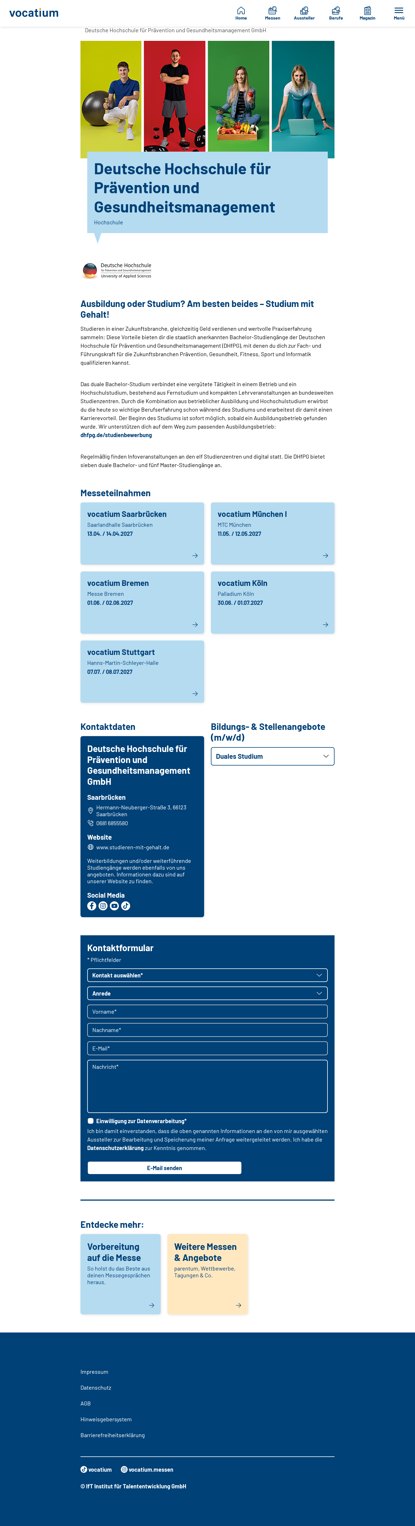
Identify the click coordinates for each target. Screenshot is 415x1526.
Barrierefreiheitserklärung (112, 1435)
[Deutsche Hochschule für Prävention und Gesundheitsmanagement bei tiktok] (125, 905)
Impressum (94, 1371)
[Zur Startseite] (36, 13)
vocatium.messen (151, 1469)
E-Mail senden (164, 1167)
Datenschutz (95, 1387)
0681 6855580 (112, 823)
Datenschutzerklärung (115, 1147)
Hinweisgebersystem (106, 1419)
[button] (272, 756)
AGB (85, 1403)
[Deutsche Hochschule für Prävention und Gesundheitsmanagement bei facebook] (91, 905)
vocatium (100, 1469)
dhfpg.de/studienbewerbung (116, 434)
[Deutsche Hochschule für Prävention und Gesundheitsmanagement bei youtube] (114, 905)
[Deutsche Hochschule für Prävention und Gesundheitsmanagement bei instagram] (103, 905)
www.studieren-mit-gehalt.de (132, 847)
